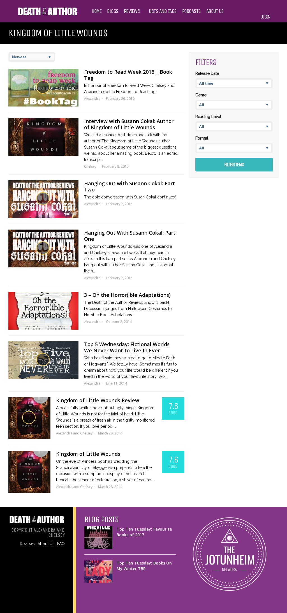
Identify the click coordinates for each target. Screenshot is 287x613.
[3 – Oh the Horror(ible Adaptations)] (43, 311)
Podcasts (191, 11)
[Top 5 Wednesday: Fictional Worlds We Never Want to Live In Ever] (43, 360)
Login (265, 17)
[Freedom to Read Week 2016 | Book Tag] (43, 88)
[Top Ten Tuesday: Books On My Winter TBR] (98, 571)
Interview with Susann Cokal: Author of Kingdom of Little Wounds (128, 124)
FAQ (61, 544)
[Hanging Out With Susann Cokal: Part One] (43, 248)
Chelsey (90, 166)
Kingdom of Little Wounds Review (97, 400)
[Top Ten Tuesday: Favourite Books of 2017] (98, 537)
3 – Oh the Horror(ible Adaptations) (127, 295)
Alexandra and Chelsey (74, 433)
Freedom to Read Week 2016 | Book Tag (128, 74)
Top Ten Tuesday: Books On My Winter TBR (144, 565)
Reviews (132, 11)
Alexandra (92, 98)
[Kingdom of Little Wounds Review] (29, 418)
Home (96, 11)
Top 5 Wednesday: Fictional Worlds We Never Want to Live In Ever (127, 347)
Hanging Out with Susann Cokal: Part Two (129, 186)
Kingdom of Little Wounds (88, 453)
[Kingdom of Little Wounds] (29, 472)
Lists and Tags (163, 11)
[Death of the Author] (47, 15)
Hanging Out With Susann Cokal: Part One (129, 235)
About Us (215, 11)
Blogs (112, 11)
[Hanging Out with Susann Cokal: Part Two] (43, 199)
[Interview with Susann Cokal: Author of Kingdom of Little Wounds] (43, 137)
